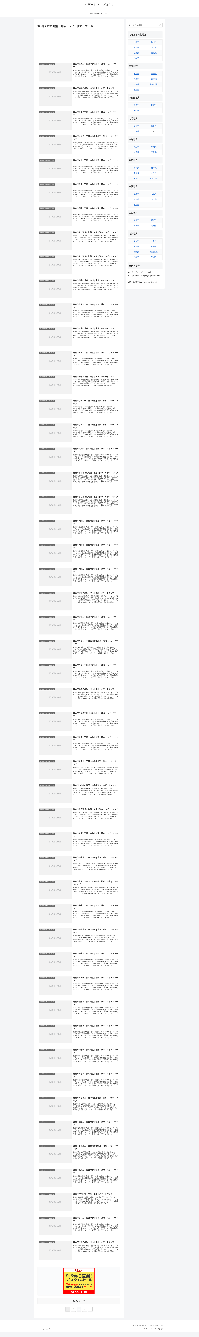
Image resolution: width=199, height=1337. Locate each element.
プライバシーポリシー (155, 1325)
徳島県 (136, 220)
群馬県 (136, 84)
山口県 (154, 199)
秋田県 (154, 42)
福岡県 (136, 241)
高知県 (154, 226)
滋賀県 (136, 168)
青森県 (136, 47)
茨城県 (136, 74)
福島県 (154, 53)
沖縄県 (154, 257)
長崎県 (136, 252)
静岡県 (136, 152)
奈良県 (154, 173)
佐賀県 (136, 246)
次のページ (79, 1301)
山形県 (154, 47)
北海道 (136, 42)
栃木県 (136, 79)
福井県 (154, 126)
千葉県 (154, 74)
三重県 (154, 152)
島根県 (136, 199)
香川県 (136, 226)
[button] (160, 25)
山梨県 (136, 111)
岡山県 (136, 205)
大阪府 (136, 178)
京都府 (136, 173)
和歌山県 (154, 178)
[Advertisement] (79, 44)
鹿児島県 (154, 252)
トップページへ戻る (139, 1325)
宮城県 (136, 58)
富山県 (136, 126)
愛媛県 (154, 220)
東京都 (154, 79)
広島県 (154, 194)
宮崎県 (154, 246)
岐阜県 (136, 147)
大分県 (154, 241)
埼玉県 (136, 90)
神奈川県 (154, 84)
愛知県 (154, 147)
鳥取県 (136, 194)
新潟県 (136, 105)
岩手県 (136, 53)
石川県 (136, 131)
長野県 (154, 105)
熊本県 (136, 257)
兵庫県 (154, 168)
